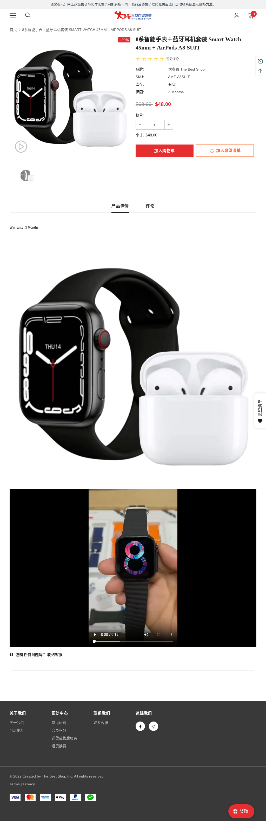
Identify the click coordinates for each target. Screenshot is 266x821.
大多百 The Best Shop (186, 69)
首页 (13, 30)
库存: (140, 84)
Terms (15, 784)
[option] (70, 97)
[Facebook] (140, 726)
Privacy (29, 784)
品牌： (141, 69)
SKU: (140, 77)
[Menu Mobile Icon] (13, 15)
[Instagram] (153, 726)
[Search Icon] (27, 15)
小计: (140, 135)
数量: (140, 115)
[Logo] (133, 15)
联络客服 (55, 655)
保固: (140, 92)
